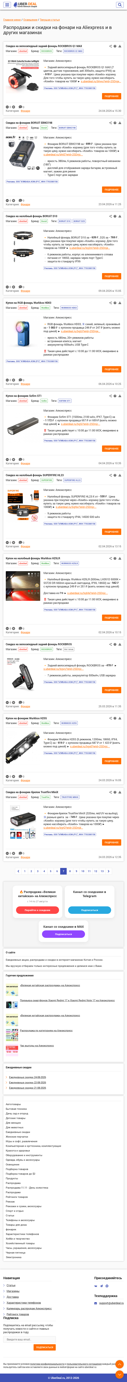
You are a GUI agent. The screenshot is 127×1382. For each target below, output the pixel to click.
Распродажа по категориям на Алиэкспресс (46, 1030)
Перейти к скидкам (37, 910)
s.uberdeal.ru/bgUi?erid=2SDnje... (80, 331)
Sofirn (44, 400)
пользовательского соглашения (84, 1364)
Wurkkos (45, 307)
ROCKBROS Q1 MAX (73, 51)
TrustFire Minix (70, 797)
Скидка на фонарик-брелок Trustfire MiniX (32, 792)
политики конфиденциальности (47, 1364)
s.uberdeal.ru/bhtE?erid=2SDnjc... (63, 154)
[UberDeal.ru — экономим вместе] (25, 5)
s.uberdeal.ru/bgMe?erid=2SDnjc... (87, 593)
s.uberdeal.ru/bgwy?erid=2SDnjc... (63, 669)
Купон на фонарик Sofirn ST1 (24, 395)
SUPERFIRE (46, 480)
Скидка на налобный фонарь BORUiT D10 (31, 216)
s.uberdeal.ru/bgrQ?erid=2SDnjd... (63, 827)
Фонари (25, 110)
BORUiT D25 (79, 221)
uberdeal (23, 51)
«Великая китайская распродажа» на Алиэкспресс (50, 985)
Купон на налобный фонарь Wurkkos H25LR (33, 558)
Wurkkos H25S (69, 723)
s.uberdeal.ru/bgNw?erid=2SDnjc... (76, 507)
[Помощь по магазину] (115, 46)
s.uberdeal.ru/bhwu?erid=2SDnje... (101, 81)
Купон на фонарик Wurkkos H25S (26, 718)
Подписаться (89, 910)
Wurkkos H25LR (69, 563)
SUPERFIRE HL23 (72, 480)
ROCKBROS (46, 51)
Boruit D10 (64, 221)
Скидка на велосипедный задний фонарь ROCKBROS (39, 644)
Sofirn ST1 (64, 400)
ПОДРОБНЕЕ (112, 96)
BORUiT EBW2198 (67, 127)
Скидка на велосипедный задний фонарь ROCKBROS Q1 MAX (44, 46)
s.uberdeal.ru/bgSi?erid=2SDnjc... (80, 424)
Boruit (44, 127)
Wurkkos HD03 (69, 307)
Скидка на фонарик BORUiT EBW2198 (29, 122)
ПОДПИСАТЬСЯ (44, 1347)
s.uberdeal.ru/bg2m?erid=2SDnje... (89, 248)
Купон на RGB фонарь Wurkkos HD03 (28, 302)
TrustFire (45, 797)
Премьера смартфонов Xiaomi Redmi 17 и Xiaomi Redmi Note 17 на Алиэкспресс (67, 1000)
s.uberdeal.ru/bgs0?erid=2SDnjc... (90, 746)
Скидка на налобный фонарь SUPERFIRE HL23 (35, 475)
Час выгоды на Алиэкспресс (37, 1045)
